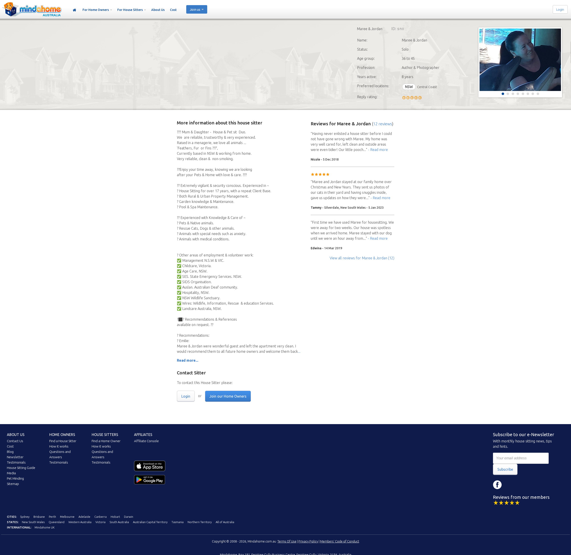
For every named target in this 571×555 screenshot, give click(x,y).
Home (74, 10)
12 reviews (382, 124)
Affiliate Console (146, 441)
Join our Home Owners (227, 396)
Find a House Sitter (62, 441)
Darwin (128, 516)
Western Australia (79, 522)
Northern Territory (200, 522)
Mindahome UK (45, 527)
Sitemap (13, 484)
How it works (58, 446)
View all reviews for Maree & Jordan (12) (362, 258)
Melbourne (67, 516)
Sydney (24, 516)
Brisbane (39, 516)
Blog (10, 452)
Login (560, 9)
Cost (173, 10)
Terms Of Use (286, 541)
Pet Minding (15, 478)
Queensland (56, 522)
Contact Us (15, 441)
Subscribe (505, 469)
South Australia (119, 522)
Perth (52, 516)
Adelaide (84, 516)
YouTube (524, 484)
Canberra (100, 516)
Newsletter (15, 457)
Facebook (497, 484)
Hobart (115, 516)
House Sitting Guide (21, 468)
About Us (158, 10)
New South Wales (33, 522)
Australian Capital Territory (150, 522)
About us (16, 435)
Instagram (510, 484)
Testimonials (16, 462)
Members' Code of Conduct (339, 541)
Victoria (100, 522)
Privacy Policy (308, 541)
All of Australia (225, 522)
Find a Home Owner (106, 441)
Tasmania (178, 522)
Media (11, 473)
